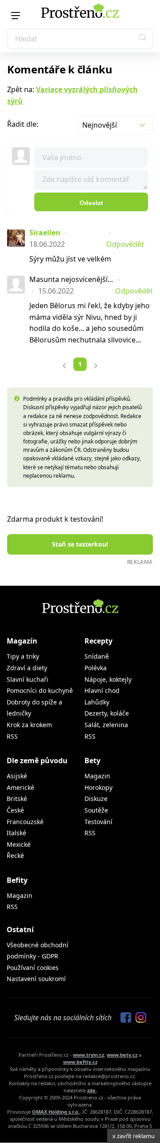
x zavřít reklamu (133, 1136)
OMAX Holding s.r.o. (56, 1111)
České (15, 810)
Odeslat (91, 202)
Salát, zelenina (106, 724)
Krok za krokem (29, 724)
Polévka (95, 668)
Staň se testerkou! (80, 544)
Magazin (97, 776)
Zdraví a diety (27, 668)
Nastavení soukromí (36, 978)
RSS (12, 736)
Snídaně (96, 656)
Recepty (98, 641)
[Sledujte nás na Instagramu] (138, 1018)
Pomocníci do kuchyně (40, 690)
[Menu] (15, 15)
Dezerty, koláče (106, 713)
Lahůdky (96, 702)
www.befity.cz (80, 1061)
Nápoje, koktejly (108, 679)
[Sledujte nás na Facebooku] (123, 1018)
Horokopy (98, 787)
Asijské (17, 776)
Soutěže (96, 810)
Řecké (15, 855)
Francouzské (25, 821)
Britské (17, 798)
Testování (98, 821)
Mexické (19, 844)
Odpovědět (125, 244)
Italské (16, 833)
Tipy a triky (23, 656)
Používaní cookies (33, 967)
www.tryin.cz (88, 1054)
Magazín (22, 641)
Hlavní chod (102, 690)
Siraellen (44, 232)
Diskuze (96, 798)
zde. (92, 1090)
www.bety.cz (122, 1054)
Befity (17, 880)
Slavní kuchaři (27, 679)
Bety (92, 760)
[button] (142, 38)
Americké (20, 787)
